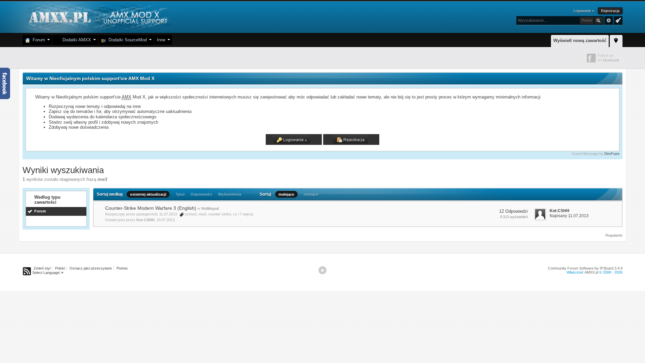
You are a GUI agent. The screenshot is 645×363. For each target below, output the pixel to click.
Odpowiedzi (201, 194)
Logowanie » (583, 11)
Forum (37, 39)
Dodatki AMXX (75, 39)
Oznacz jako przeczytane (91, 268)
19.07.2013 (166, 220)
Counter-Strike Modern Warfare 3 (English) (150, 208)
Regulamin (613, 235)
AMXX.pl (591, 272)
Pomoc (122, 268)
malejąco (286, 194)
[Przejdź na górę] (322, 270)
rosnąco (311, 194)
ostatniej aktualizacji (148, 194)
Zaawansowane (608, 20)
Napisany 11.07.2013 (569, 215)
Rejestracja (610, 11)
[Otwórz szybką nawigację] (616, 40)
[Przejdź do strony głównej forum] (97, 16)
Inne (161, 39)
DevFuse (611, 154)
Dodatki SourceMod (126, 39)
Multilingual (210, 208)
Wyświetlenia (229, 194)
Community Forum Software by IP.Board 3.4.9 (585, 268)
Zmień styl (42, 268)
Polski (60, 268)
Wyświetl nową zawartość (579, 40)
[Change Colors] (617, 20)
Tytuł (180, 194)
